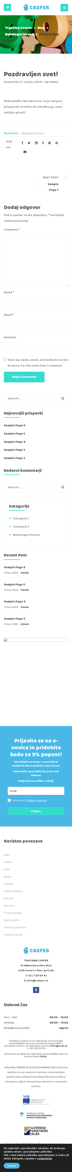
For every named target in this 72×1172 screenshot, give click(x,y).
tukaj (43, 1056)
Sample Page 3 (14, 450)
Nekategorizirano (32, 133)
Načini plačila (11, 920)
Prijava (36, 811)
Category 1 (21, 518)
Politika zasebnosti (15, 927)
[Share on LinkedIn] (36, 143)
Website (10, 337)
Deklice (8, 862)
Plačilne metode (13, 934)
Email (9, 315)
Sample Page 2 (14, 458)
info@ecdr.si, (59, 1046)
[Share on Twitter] (29, 143)
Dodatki (8, 883)
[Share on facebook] (22, 143)
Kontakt (8, 898)
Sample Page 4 (15, 442)
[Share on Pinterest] (56, 143)
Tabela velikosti (13, 891)
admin (53, 82)
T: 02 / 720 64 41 (36, 975)
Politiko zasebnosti (36, 800)
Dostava (9, 905)
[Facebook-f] (36, 990)
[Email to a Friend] (24, 152)
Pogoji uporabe (13, 912)
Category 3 (21, 526)
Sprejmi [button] (11, 1165)
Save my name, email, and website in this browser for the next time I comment (38, 362)
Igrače (7, 876)
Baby (7, 854)
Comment (12, 229)
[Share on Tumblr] (43, 143)
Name (9, 292)
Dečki (7, 869)
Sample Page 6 (14, 425)
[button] (7, 7)
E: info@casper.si (36, 980)
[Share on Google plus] (49, 143)
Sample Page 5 (14, 433)
